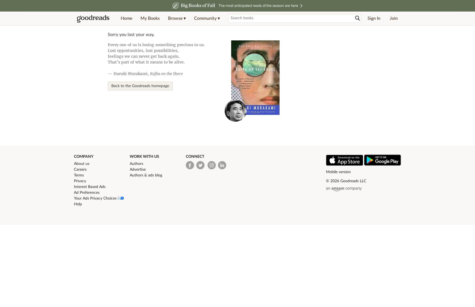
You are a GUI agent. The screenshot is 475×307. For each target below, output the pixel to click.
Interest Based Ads (90, 187)
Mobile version (338, 172)
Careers (80, 170)
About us (81, 164)
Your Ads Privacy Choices (96, 198)
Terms (79, 175)
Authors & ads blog (146, 175)
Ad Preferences (87, 193)
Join (394, 18)
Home (126, 18)
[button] (177, 18)
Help (78, 204)
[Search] (357, 18)
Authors (136, 164)
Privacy (80, 181)
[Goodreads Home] (93, 18)
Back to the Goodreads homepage (140, 86)
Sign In (374, 18)
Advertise (138, 170)
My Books (150, 18)
